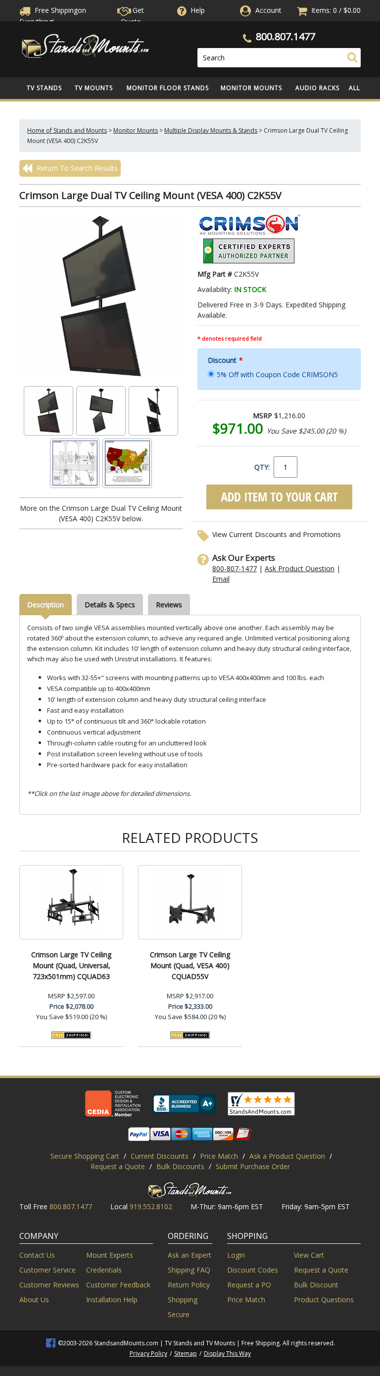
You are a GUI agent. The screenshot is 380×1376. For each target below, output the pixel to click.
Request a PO (249, 1284)
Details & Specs (110, 604)
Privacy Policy (148, 1353)
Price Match (219, 1156)
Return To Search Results (76, 168)
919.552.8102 (151, 1206)
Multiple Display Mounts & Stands (210, 130)
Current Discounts (160, 1156)
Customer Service (47, 1270)
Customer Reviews (49, 1284)
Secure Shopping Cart (84, 1156)
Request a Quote (118, 1166)
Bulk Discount (316, 1284)
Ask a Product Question (287, 1156)
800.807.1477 (285, 36)
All (354, 88)
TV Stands (44, 88)
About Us (34, 1299)
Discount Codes (252, 1270)
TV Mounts (94, 88)
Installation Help (112, 1299)
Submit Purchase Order (253, 1166)
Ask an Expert (189, 1255)
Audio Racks (317, 88)
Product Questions (324, 1299)
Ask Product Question (299, 568)
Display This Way (227, 1353)
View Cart (309, 1255)
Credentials (104, 1270)
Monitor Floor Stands (168, 88)
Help (197, 10)
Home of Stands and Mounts (67, 130)
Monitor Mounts (251, 88)
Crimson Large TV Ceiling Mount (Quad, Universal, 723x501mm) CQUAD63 (71, 965)
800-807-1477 (234, 568)
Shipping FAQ (189, 1270)
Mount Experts (109, 1255)
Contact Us (37, 1255)
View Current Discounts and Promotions (276, 534)
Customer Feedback (118, 1284)
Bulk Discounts (180, 1166)
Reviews (169, 604)
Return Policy (189, 1284)
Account (268, 10)
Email (221, 579)
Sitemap (185, 1353)
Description (45, 604)
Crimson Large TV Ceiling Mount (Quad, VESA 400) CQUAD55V (190, 965)
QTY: (262, 467)
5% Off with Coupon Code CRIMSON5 (277, 374)
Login (236, 1255)
